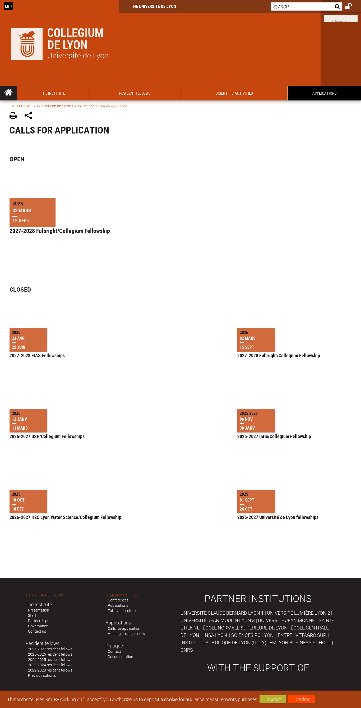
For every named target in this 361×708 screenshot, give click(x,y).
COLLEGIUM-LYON (25, 105)
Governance (38, 625)
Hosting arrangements (126, 633)
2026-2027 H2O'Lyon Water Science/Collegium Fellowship (65, 517)
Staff (32, 615)
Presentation (38, 610)
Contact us (37, 631)
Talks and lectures (122, 610)
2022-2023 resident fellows (50, 670)
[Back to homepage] (59, 43)
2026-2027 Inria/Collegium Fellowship (274, 436)
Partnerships (38, 620)
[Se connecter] (351, 6)
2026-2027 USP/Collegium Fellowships (47, 436)
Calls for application (124, 628)
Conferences (118, 600)
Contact (114, 651)
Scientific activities (121, 595)
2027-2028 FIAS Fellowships (37, 355)
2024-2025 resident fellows (50, 659)
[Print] (15, 116)
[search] (306, 6)
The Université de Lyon (153, 6)
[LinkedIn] (341, 18)
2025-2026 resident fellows (50, 654)
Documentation (120, 656)
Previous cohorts (42, 675)
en (7, 6)
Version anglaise (57, 105)
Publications (118, 605)
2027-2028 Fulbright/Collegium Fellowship (60, 231)
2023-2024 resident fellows (50, 664)
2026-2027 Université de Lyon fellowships (277, 517)
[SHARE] (30, 116)
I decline (301, 699)
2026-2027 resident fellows (50, 648)
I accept (273, 699)
